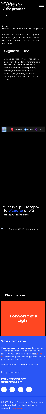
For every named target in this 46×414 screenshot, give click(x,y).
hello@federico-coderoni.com (13, 380)
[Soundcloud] (4, 389)
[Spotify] (12, 389)
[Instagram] (20, 389)
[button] (23, 154)
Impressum (17, 408)
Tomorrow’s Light (23, 318)
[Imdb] (29, 389)
